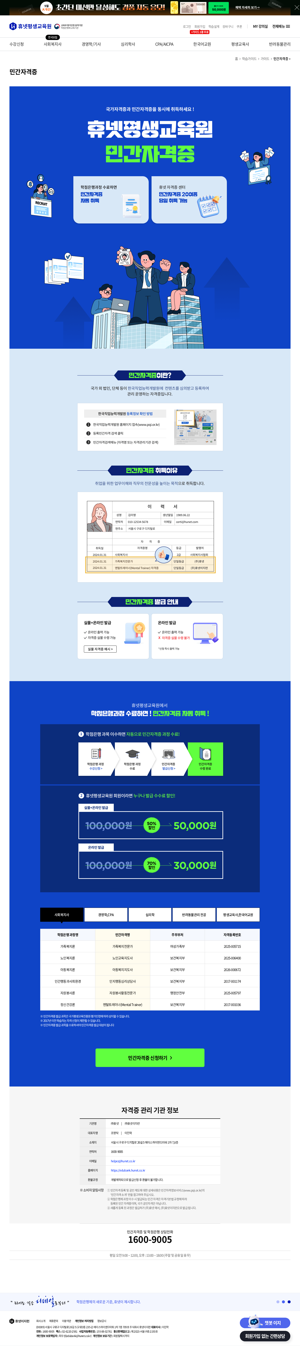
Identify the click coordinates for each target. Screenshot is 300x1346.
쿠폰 (239, 26)
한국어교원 (202, 44)
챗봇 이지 (273, 1323)
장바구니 (227, 26)
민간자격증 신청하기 (147, 1057)
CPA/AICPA (164, 44)
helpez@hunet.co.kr (123, 1161)
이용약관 (66, 1321)
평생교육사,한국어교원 (238, 914)
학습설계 (213, 26)
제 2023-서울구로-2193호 (136, 1331)
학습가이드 (249, 58)
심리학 (150, 914)
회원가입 (199, 26)
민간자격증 (280, 58)
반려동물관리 (280, 44)
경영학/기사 (91, 44)
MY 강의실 (260, 26)
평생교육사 (240, 44)
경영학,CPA (106, 914)
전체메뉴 (278, 26)
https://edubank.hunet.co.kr (128, 1170)
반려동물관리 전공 (194, 914)
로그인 (187, 26)
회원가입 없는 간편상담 (265, 1336)
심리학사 (128, 44)
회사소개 (40, 1321)
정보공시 (101, 1321)
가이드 (265, 58)
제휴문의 (53, 1321)
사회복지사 (53, 44)
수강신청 (16, 44)
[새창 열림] (70, 26)
